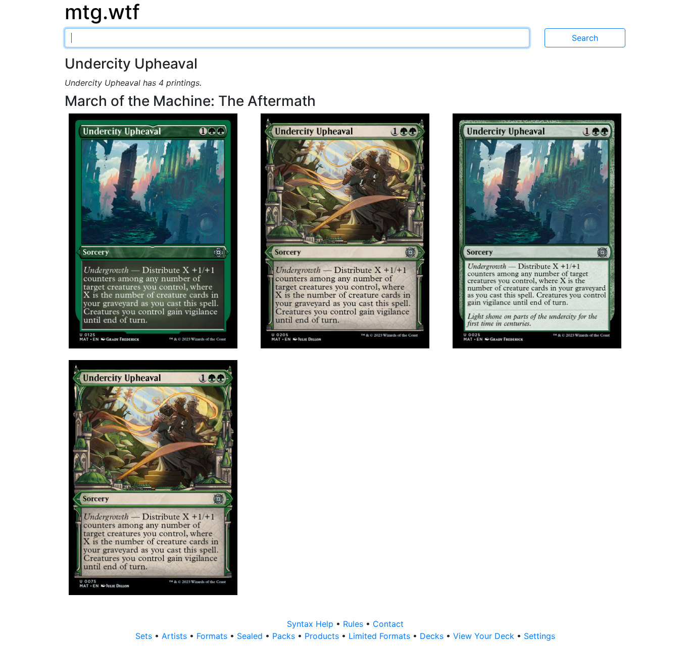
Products (323, 636)
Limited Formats (381, 636)
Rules (354, 624)
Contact (388, 624)
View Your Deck (485, 636)
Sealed (251, 636)
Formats (213, 636)
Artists (175, 636)
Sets (145, 636)
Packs (285, 636)
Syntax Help (311, 624)
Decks (433, 636)
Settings (539, 636)
